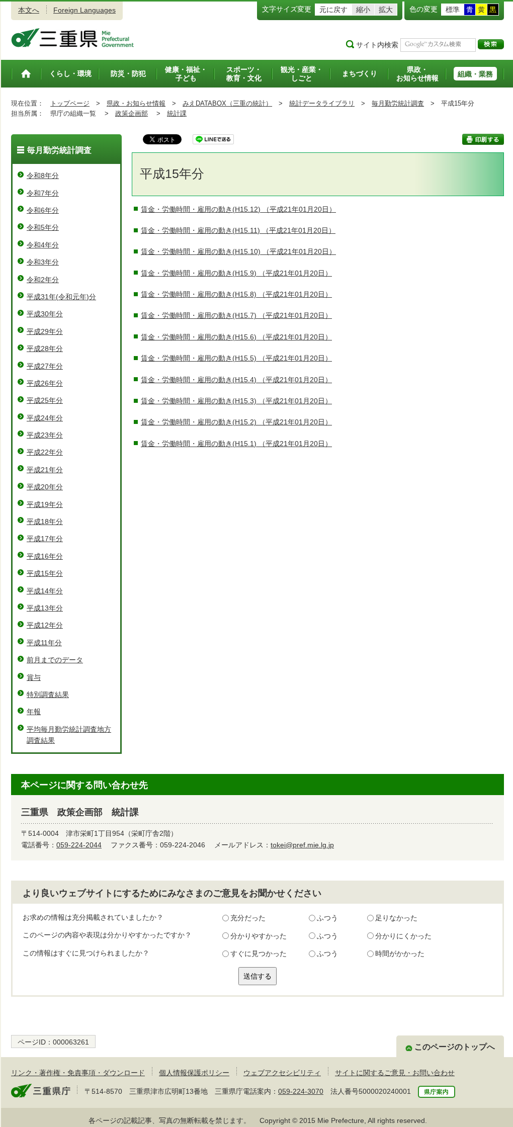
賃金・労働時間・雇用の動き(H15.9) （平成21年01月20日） (236, 273)
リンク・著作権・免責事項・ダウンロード (78, 1073)
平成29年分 (45, 331)
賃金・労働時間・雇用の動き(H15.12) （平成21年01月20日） (238, 209)
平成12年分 (45, 625)
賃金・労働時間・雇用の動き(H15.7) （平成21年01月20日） (236, 315)
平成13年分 (45, 608)
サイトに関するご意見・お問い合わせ (395, 1073)
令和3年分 (43, 262)
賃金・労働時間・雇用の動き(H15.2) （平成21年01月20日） (236, 422)
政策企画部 (131, 113)
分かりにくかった (403, 936)
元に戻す (333, 10)
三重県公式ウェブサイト (72, 37)
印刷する (483, 139)
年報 (34, 712)
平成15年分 (45, 573)
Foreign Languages (84, 10)
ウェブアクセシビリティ (282, 1073)
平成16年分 (45, 556)
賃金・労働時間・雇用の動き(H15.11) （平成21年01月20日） (238, 230)
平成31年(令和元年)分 (61, 297)
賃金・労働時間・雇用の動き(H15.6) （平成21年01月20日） (236, 337)
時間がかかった (399, 953)
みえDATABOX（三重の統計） (227, 103)
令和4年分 (43, 245)
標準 (453, 10)
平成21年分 (45, 470)
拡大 (386, 10)
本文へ (28, 10)
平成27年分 (45, 366)
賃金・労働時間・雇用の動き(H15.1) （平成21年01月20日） (236, 444)
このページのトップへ (454, 1047)
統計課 (177, 113)
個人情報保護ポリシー (194, 1073)
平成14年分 (45, 591)
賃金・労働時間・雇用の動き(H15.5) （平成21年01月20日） (236, 358)
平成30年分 (45, 314)
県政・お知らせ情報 (136, 103)
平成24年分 (45, 418)
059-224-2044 (79, 845)
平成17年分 (45, 539)
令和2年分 (43, 280)
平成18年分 (45, 521)
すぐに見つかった (258, 953)
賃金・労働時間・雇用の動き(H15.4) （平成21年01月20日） (236, 380)
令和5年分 (43, 227)
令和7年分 (43, 193)
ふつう (327, 918)
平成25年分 (45, 400)
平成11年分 (44, 643)
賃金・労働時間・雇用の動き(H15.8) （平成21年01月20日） (236, 294)
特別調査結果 (48, 694)
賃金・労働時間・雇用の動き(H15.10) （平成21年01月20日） (238, 251)
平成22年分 (45, 452)
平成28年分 (45, 348)
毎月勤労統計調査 (398, 103)
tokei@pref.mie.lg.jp (302, 845)
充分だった (248, 918)
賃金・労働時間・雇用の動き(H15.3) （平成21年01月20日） (236, 401)
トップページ (70, 103)
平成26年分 (45, 383)
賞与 (34, 677)
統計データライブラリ (322, 103)
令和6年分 (43, 210)
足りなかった (396, 918)
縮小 (363, 10)
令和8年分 (43, 175)
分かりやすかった (258, 936)
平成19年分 (45, 504)
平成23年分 (45, 435)
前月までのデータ (55, 660)
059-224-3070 (300, 1091)
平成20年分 (45, 487)
